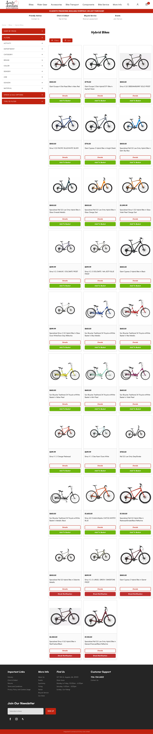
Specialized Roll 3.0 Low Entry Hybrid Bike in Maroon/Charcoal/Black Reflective (100, 642)
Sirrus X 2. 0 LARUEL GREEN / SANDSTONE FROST (100, 581)
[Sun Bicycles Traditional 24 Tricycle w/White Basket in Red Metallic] (135, 308)
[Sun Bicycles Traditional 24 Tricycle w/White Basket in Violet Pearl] (135, 370)
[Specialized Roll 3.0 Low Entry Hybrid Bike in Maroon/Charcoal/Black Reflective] (100, 616)
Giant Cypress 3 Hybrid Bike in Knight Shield (100, 148)
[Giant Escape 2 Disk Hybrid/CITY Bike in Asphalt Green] (100, 61)
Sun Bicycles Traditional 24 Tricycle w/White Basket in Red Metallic (135, 334)
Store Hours (60, 680)
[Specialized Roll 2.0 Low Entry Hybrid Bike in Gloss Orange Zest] (100, 185)
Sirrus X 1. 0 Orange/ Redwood (60, 456)
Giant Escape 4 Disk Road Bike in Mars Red (64, 86)
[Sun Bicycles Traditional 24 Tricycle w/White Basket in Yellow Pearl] (65, 370)
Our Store (41, 696)
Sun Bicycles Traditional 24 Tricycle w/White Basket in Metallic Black (64, 519)
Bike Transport (72, 5)
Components (88, 5)
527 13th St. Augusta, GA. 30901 (67, 677)
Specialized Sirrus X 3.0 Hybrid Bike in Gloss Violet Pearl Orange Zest (135, 211)
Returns (10, 683)
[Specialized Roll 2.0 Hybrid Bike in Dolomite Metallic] (65, 555)
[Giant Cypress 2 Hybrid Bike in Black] (135, 246)
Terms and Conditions (15, 686)
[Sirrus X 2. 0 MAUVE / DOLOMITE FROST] (65, 246)
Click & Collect (13, 680)
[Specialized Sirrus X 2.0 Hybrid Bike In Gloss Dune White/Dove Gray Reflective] (65, 308)
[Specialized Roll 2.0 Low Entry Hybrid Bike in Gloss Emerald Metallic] (65, 185)
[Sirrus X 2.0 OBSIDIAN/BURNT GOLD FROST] (135, 61)
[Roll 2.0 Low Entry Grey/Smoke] (135, 431)
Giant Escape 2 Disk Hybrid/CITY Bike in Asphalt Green (98, 87)
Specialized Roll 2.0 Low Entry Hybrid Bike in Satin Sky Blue (135, 149)
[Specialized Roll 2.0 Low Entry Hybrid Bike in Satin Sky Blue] (135, 123)
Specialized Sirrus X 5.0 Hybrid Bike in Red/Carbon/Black (62, 642)
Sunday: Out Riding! (63, 689)
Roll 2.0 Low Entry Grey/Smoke (130, 456)
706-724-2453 (97, 677)
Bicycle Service (43, 693)
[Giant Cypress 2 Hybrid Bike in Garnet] (135, 555)
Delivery (10, 677)
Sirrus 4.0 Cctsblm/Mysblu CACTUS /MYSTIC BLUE (100, 519)
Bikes (31, 5)
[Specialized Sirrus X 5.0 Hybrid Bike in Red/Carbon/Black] (65, 616)
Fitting (40, 686)
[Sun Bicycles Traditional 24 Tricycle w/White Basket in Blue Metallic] (100, 308)
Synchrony (41, 683)
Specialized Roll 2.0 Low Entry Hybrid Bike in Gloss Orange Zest (100, 211)
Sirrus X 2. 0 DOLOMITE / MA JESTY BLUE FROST (99, 273)
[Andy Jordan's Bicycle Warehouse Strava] (22, 719)
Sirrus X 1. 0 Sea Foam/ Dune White (97, 456)
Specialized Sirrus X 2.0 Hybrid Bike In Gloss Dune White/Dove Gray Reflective (64, 334)
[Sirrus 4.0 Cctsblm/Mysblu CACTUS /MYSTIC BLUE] (100, 493)
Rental (40, 689)
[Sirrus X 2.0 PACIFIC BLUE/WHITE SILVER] (65, 123)
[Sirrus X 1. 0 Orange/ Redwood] (65, 431)
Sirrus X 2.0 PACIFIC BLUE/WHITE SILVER (63, 148)
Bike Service (103, 5)
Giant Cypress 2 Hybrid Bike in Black (132, 271)
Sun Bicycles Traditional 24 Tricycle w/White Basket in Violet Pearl (135, 396)
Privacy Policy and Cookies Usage (19, 689)
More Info (117, 5)
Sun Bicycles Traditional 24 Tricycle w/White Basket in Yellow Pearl (64, 396)
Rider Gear (42, 5)
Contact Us (94, 680)
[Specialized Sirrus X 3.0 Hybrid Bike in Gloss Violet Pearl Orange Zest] (135, 185)
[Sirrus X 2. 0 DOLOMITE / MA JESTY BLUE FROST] (100, 246)
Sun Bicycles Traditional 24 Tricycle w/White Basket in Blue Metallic (100, 334)
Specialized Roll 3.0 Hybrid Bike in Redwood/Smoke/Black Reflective (132, 519)
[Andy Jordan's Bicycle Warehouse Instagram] (16, 719)
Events (40, 680)
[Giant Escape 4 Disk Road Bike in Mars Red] (65, 61)
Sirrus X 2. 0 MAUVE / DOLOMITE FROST (63, 271)
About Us (41, 677)
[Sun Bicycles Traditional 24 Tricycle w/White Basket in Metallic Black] (65, 493)
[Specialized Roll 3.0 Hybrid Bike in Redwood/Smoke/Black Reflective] (135, 493)
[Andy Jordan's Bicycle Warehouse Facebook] (10, 719)
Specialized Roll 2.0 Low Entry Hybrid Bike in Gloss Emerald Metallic (64, 211)
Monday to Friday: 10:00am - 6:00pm (70, 683)
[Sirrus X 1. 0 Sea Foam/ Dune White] (100, 431)
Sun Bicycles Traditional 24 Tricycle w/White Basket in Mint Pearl (100, 396)
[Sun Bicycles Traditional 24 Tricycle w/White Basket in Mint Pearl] (100, 370)
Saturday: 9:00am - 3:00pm (66, 686)
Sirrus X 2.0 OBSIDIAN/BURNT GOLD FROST (135, 86)
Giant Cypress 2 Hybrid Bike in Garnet (133, 580)
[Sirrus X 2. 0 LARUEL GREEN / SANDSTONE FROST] (100, 555)
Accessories (56, 5)
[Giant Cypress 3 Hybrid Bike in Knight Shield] (100, 123)
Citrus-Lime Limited (84, 731)
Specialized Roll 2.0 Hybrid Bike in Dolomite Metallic (64, 581)
